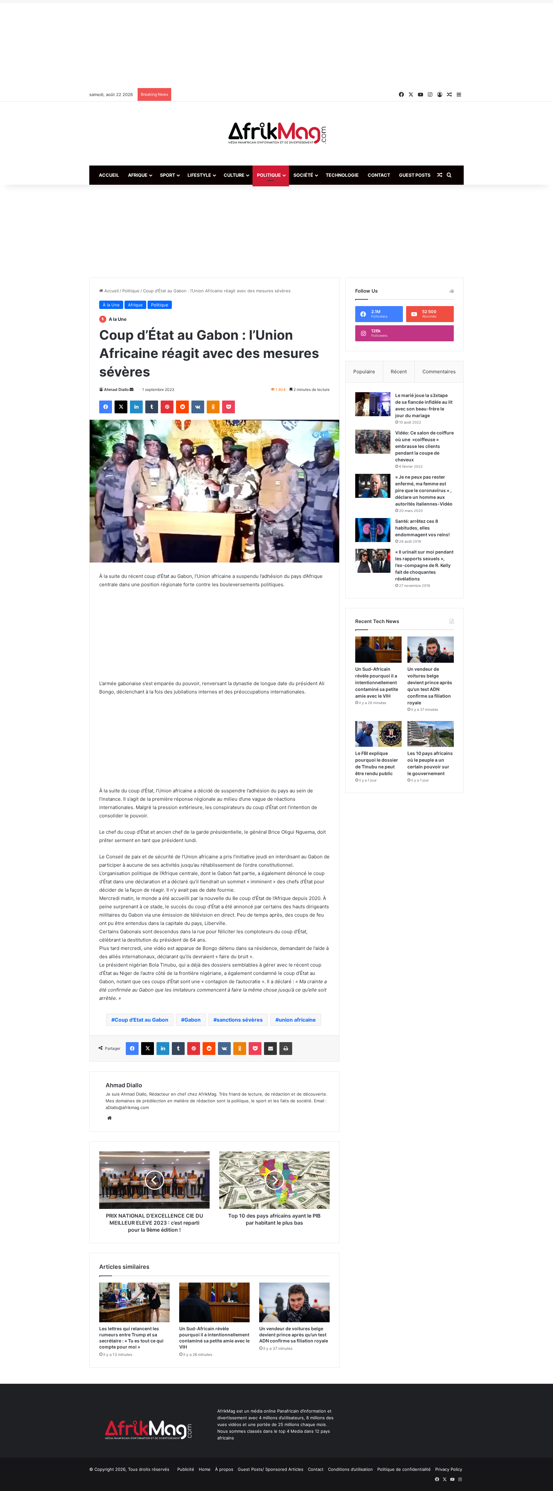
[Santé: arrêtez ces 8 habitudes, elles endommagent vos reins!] (372, 530)
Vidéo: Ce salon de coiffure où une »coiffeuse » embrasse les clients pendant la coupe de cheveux (424, 446)
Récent (399, 372)
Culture (234, 175)
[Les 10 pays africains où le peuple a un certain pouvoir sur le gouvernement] (430, 734)
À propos (224, 1469)
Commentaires (439, 372)
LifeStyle (199, 175)
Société (303, 175)
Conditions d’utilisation (350, 1469)
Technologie (342, 175)
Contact (379, 175)
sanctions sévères (240, 1020)
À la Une (111, 304)
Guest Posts (414, 175)
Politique (269, 175)
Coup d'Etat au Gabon (141, 1020)
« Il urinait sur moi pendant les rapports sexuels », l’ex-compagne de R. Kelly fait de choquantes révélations (424, 565)
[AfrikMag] (276, 133)
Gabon (192, 1020)
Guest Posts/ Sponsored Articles (270, 1469)
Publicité (185, 1469)
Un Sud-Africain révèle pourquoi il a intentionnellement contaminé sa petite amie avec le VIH (376, 682)
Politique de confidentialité (404, 1469)
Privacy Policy (448, 1469)
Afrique (138, 175)
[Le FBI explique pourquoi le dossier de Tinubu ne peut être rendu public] (378, 734)
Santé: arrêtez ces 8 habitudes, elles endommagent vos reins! (422, 527)
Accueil (109, 175)
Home (205, 1469)
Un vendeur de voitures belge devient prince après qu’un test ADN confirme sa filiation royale (293, 1334)
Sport (167, 175)
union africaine (297, 1020)
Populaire (364, 372)
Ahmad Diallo (116, 389)
